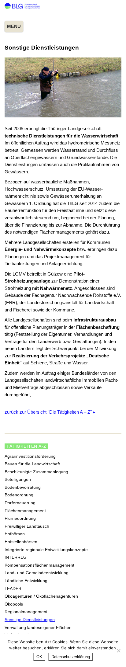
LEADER (13, 588)
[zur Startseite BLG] (22, 7)
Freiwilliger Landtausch (27, 526)
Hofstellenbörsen (21, 541)
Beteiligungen (18, 479)
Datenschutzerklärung (70, 657)
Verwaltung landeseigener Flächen (38, 627)
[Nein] (118, 651)
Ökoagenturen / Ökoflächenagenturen (41, 596)
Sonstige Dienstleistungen (30, 619)
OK (39, 657)
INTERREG (16, 557)
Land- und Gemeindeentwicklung (37, 572)
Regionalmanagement (26, 611)
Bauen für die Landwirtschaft (32, 463)
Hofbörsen (15, 533)
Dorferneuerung (20, 502)
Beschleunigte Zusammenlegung (36, 471)
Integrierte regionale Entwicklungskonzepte (46, 549)
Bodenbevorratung (23, 487)
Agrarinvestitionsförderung (30, 456)
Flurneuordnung (20, 518)
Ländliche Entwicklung (26, 580)
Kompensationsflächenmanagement (39, 565)
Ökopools (14, 604)
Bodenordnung (19, 494)
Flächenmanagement (25, 510)
